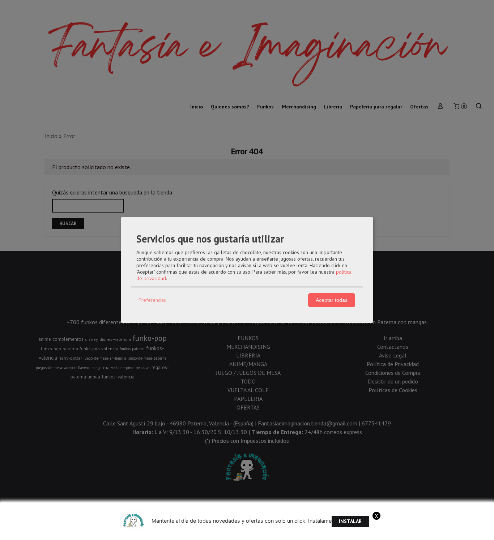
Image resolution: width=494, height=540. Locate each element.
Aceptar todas (332, 300)
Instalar (350, 521)
